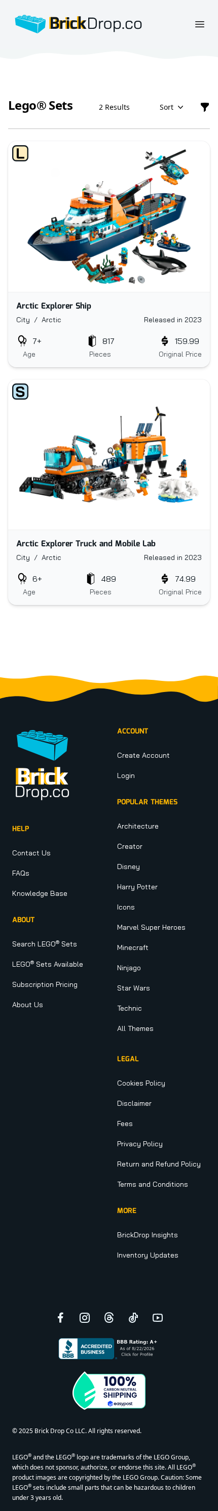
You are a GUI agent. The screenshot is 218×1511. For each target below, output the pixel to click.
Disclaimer (134, 1103)
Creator (129, 846)
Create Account (143, 755)
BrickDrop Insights (147, 1234)
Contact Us (31, 852)
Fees (125, 1123)
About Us (27, 1004)
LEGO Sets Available (47, 964)
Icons (126, 907)
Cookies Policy (141, 1083)
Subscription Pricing (45, 984)
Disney (128, 866)
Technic (129, 1008)
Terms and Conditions (152, 1184)
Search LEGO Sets (44, 943)
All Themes (135, 1028)
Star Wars (133, 987)
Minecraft (133, 947)
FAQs (20, 873)
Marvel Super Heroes (151, 927)
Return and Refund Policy (159, 1164)
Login (126, 775)
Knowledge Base (39, 893)
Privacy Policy (140, 1143)
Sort (166, 107)
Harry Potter (137, 886)
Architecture (138, 826)
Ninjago (129, 967)
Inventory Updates (147, 1255)
